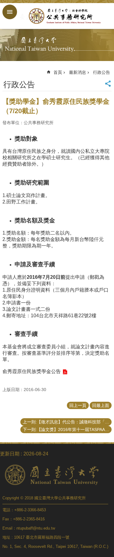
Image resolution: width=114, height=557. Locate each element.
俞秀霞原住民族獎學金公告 (31, 371)
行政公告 (101, 72)
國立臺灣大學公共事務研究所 (63, 16)
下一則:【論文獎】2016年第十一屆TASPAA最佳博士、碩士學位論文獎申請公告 (67, 429)
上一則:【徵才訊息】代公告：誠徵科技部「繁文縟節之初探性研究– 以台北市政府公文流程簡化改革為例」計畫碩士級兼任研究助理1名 (67, 421)
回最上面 (100, 405)
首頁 (58, 72)
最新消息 (77, 72)
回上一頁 (77, 405)
